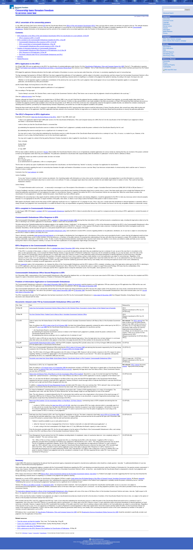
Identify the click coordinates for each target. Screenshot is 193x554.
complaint (39, 211)
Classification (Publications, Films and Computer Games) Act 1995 (104, 66)
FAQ (164, 50)
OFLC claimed (135, 364)
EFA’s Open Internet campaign (172, 39)
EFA (44, 25)
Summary (20, 56)
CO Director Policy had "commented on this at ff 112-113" (55, 369)
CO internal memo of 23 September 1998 (54, 367)
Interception (166, 29)
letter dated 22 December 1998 (103, 295)
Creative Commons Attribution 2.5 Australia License (101, 542)
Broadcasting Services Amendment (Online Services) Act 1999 (100, 512)
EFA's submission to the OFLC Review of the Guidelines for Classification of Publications (43, 528)
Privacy (165, 33)
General (165, 28)
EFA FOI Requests (168, 52)
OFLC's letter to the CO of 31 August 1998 (55, 325)
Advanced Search (168, 13)
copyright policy (90, 544)
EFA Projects (167, 46)
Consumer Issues (168, 20)
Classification (43, 533)
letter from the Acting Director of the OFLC (44, 117)
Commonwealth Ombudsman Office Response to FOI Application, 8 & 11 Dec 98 (42, 50)
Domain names (167, 26)
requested (24, 264)
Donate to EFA (116, 3)
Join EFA (77, 3)
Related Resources (22, 59)
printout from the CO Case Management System (51, 385)
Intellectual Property (169, 65)
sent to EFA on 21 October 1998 (109, 414)
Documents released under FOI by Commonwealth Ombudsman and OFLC (41, 54)
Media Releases (167, 31)
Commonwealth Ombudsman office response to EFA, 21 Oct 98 (37, 42)
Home (3, 3)
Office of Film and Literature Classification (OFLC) (81, 25)
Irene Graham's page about (30, 526)
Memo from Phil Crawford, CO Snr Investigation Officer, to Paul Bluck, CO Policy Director (55, 400)
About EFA (42, 3)
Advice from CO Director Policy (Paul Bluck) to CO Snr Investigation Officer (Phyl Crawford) (56, 374)
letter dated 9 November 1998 (52, 284)
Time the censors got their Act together (28, 521)
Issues (30, 533)
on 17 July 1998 (42, 327)
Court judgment (31, 172)
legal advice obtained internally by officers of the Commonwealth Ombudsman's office (43, 491)
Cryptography (167, 66)
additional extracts (26, 96)
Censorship (36, 533)
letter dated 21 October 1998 (68, 220)
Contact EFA (152, 3)
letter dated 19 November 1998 (88, 286)
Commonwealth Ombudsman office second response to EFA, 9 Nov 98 (39, 46)
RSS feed (173, 69)
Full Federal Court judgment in (45, 68)
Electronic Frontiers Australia (113, 541)
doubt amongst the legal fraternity (44, 235)
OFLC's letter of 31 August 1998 (75, 347)
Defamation (166, 24)
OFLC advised (138, 320)
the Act (46, 152)
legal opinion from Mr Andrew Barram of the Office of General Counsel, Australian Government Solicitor (101, 478)
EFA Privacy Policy (168, 55)
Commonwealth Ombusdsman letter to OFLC (42, 342)
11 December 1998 (79, 290)
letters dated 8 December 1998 (62, 290)
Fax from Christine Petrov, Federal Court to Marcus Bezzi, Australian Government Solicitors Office (58, 314)
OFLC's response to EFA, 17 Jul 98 (29, 38)
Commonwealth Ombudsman (55, 211)
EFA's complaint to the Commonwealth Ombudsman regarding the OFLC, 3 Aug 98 (41, 40)
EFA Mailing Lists (168, 53)
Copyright (166, 22)
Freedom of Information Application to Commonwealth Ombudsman (36, 48)
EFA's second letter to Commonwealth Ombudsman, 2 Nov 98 (37, 44)
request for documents (74, 284)
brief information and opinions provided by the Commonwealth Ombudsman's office (42, 230)
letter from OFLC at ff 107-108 (61, 405)
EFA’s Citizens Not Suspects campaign (174, 41)
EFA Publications (168, 48)
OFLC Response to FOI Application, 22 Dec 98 (32, 52)
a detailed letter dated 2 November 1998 (63, 248)
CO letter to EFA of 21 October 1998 (72, 349)
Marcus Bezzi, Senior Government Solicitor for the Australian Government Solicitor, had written (68, 474)
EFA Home (24, 533)
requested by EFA (48, 485)
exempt (125, 366)
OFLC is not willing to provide (32, 485)
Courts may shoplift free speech (26, 523)
